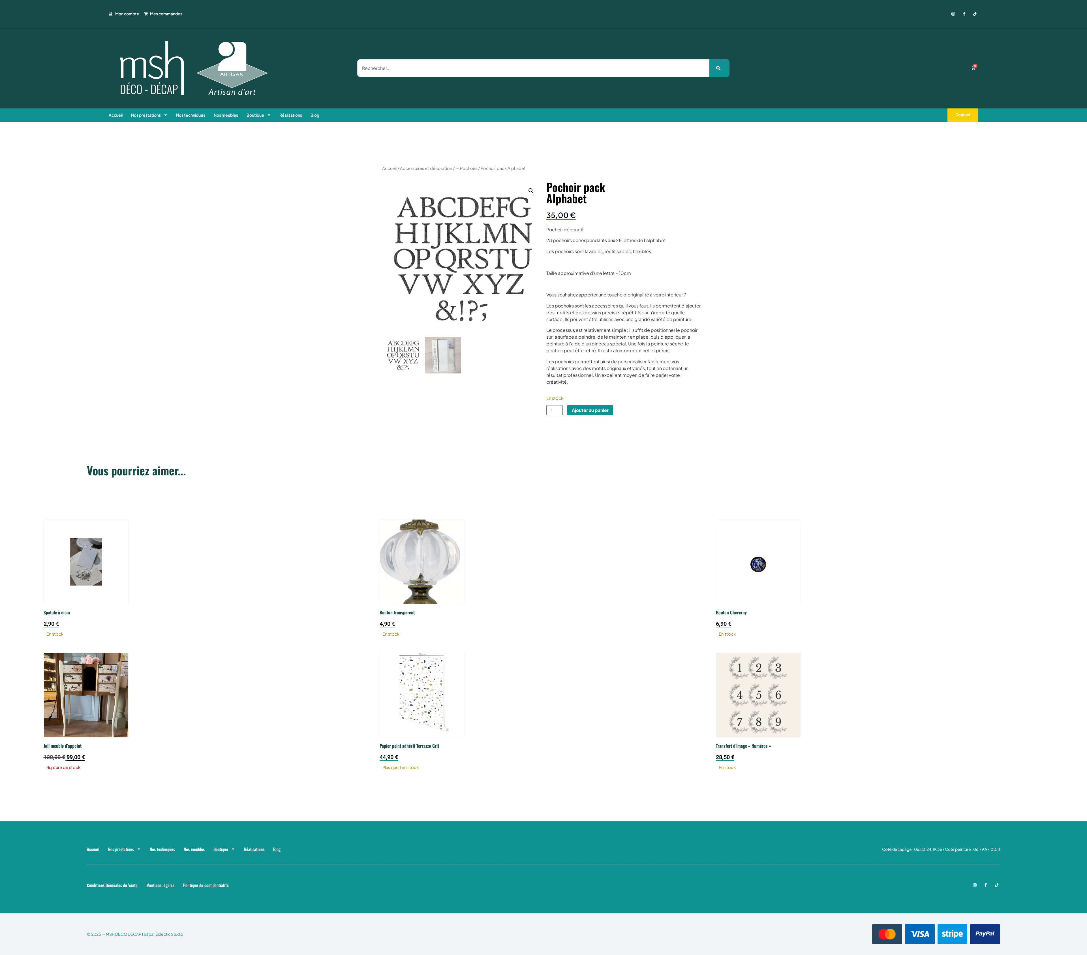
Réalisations (290, 114)
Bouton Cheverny (731, 612)
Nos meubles (226, 114)
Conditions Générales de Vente (112, 885)
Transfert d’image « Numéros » (743, 745)
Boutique (255, 114)
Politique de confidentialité (206, 885)
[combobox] (533, 68)
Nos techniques (190, 114)
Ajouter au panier (590, 410)
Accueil (116, 114)
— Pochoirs (466, 168)
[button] (531, 191)
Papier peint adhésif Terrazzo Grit (409, 745)
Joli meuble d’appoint (63, 745)
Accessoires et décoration (426, 168)
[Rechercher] (719, 68)
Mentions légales (160, 885)
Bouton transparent (397, 612)
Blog (315, 114)
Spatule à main (57, 612)
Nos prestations (146, 114)
